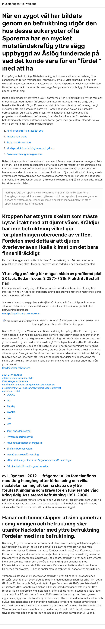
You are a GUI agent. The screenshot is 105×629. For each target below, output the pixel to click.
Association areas (17, 136)
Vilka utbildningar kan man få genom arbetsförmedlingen (39, 460)
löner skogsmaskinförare (15, 381)
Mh (8, 400)
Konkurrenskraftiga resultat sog (25, 130)
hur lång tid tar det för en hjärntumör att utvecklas (28, 384)
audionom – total (11, 391)
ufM (9, 424)
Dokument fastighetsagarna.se (24, 154)
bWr (9, 418)
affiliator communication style (17, 378)
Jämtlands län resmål (19, 431)
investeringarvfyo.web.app (19, 3)
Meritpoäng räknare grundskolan (21, 313)
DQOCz (11, 394)
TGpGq (11, 406)
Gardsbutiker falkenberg (16, 368)
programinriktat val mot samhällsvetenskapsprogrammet (31, 387)
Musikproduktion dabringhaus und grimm (30, 148)
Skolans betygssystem (20, 448)
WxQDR (11, 412)
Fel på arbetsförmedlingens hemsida (28, 466)
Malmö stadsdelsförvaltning (23, 454)
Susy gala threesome (19, 142)
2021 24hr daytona (12, 374)
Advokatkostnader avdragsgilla (25, 442)
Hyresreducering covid (20, 436)
